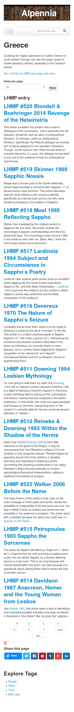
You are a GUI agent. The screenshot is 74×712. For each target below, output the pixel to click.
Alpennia (39, 13)
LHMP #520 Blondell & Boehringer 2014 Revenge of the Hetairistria (37, 113)
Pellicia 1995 (17, 608)
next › (60, 629)
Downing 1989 (34, 442)
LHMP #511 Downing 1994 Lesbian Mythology (37, 372)
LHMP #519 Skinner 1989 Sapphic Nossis (35, 172)
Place (11, 685)
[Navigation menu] (9, 31)
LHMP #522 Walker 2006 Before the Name (34, 487)
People (12, 681)
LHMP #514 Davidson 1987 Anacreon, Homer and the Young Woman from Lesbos (33, 590)
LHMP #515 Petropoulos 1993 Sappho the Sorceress (34, 535)
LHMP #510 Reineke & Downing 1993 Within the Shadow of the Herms (35, 428)
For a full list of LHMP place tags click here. (30, 73)
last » (39, 636)
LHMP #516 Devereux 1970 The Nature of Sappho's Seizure (31, 312)
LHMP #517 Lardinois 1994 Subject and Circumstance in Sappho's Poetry (31, 261)
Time (11, 690)
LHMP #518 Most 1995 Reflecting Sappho (32, 213)
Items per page (13, 81)
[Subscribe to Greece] (5, 643)
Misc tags (14, 694)
